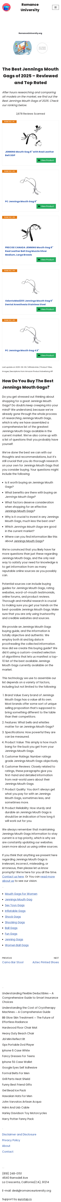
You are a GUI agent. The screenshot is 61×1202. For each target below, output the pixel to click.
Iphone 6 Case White (16, 1050)
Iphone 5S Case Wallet (17, 1062)
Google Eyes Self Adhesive (19, 1067)
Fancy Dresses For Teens (18, 1056)
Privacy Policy (11, 1140)
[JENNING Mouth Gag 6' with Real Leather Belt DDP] (30, 136)
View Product (47, 160)
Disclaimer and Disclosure (19, 1134)
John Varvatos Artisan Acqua (21, 1102)
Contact (7, 1152)
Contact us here (13, 877)
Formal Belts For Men (16, 1073)
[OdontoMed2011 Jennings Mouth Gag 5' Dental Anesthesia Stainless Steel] (30, 285)
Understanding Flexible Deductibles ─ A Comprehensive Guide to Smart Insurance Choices (30, 997)
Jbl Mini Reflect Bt (13, 1039)
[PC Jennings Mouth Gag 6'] (30, 186)
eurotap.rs (25, 1199)
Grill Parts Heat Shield (16, 1079)
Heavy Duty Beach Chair (18, 1033)
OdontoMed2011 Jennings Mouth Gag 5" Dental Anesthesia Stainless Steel (29, 302)
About (6, 1146)
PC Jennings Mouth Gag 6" (21, 201)
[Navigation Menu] (55, 7)
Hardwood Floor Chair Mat (19, 1028)
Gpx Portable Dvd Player (18, 1045)
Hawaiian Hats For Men (17, 1096)
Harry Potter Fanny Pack (18, 1119)
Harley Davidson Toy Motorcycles (24, 1113)
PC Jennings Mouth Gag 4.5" (22, 350)
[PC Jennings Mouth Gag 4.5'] (30, 335)
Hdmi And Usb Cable (15, 1107)
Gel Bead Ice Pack (14, 1090)
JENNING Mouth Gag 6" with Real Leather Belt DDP (29, 153)
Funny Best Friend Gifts (17, 1085)
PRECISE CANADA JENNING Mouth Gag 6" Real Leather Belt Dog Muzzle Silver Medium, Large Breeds (29, 251)
